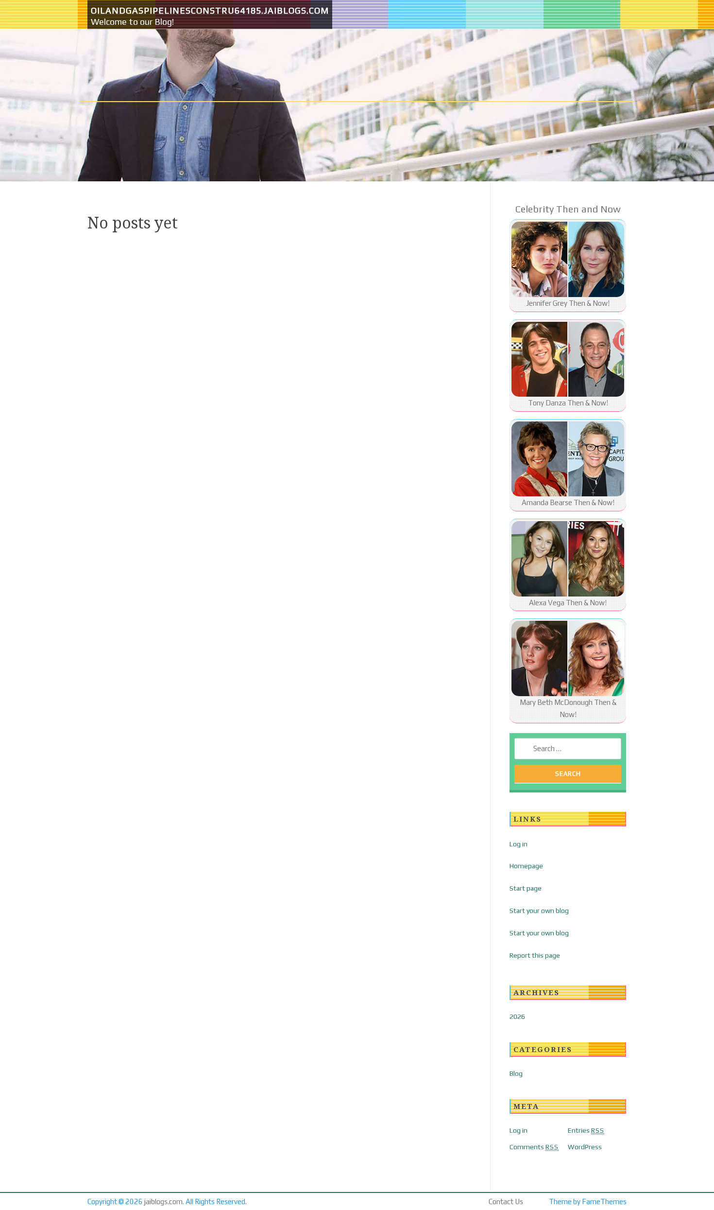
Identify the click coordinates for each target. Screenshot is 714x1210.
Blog (516, 1073)
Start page (526, 888)
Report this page (535, 955)
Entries (586, 1130)
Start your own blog (539, 910)
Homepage (526, 866)
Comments (534, 1147)
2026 (517, 1016)
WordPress (585, 1147)
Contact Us (506, 1201)
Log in (518, 844)
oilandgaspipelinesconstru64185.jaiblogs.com (210, 10)
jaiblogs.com (163, 1201)
